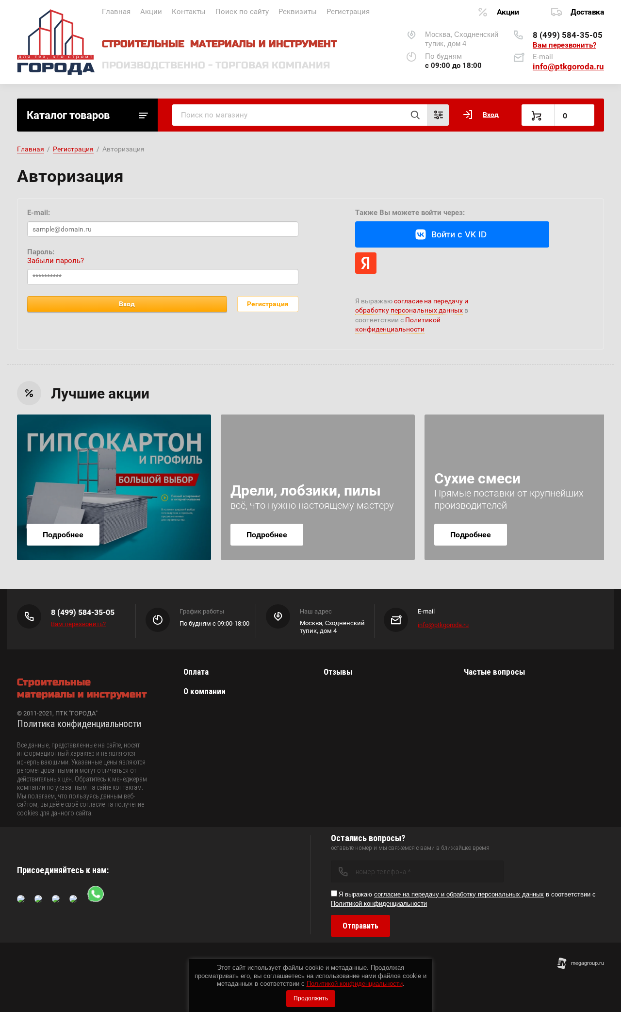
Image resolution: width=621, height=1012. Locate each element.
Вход (127, 304)
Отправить (360, 925)
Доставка (587, 12)
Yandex (365, 263)
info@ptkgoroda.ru (568, 66)
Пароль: (40, 252)
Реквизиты (297, 11)
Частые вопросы (494, 672)
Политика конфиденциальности (79, 724)
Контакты (189, 11)
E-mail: (38, 212)
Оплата (196, 672)
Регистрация (348, 11)
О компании (204, 691)
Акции (151, 11)
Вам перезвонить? (564, 45)
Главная (116, 11)
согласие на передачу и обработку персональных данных (459, 894)
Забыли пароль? (55, 260)
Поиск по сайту (242, 11)
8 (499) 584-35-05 (568, 35)
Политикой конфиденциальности (355, 983)
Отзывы (338, 672)
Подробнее (63, 534)
